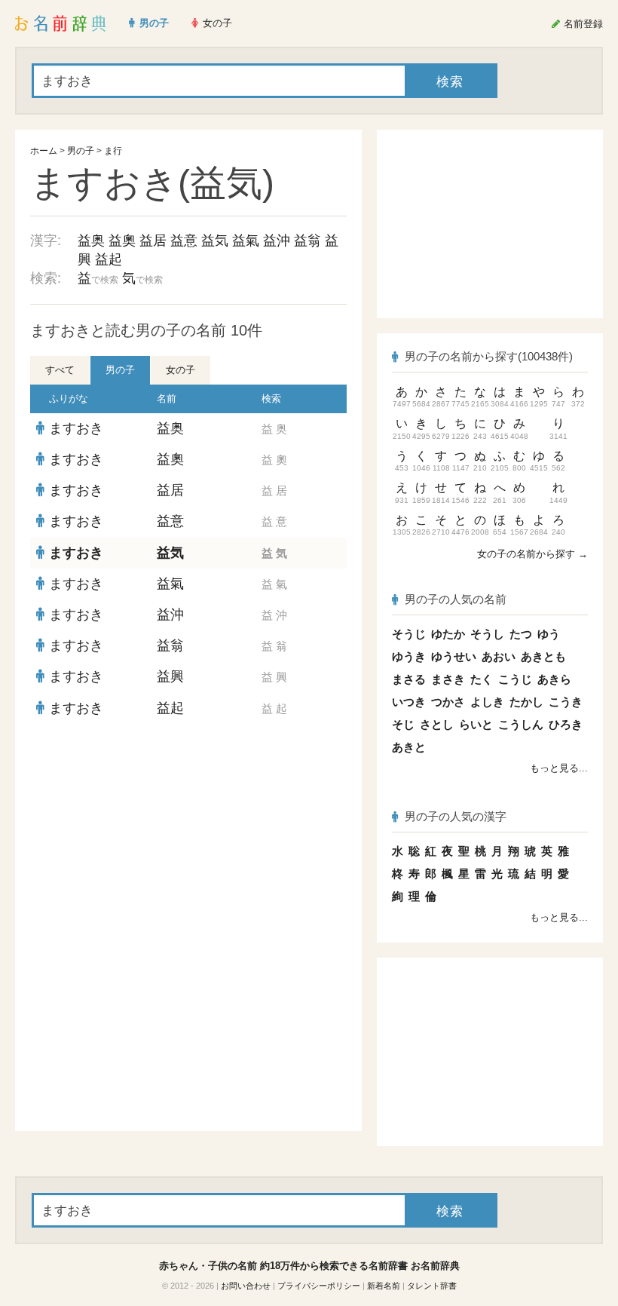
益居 (153, 240)
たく (481, 679)
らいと (476, 724)
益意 (183, 240)
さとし (437, 724)
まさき (448, 679)
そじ (403, 724)
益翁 (307, 240)
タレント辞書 (432, 1285)
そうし (487, 633)
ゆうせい (453, 656)
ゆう (548, 633)
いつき (409, 701)
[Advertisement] (188, 833)
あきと (409, 746)
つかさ (448, 701)
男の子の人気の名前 (455, 599)
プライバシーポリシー (318, 1285)
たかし (526, 701)
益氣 (245, 240)
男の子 (80, 151)
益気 (214, 240)
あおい (499, 656)
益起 (108, 259)
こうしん (520, 724)
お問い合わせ (246, 1285)
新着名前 (383, 1285)
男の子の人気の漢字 (455, 816)
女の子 (180, 370)
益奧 (122, 240)
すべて (60, 370)
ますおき (76, 428)
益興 (170, 676)
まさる (409, 679)
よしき (487, 701)
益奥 (91, 240)
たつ (520, 633)
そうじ (409, 633)
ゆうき (409, 656)
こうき (566, 701)
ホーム (43, 151)
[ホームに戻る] (61, 23)
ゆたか (448, 633)
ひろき (566, 724)
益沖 (276, 240)
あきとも (543, 656)
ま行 (113, 151)
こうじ (515, 679)
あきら (554, 679)
